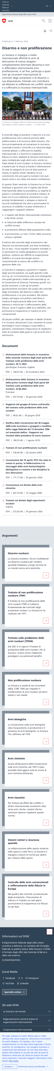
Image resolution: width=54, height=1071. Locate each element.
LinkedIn (24, 983)
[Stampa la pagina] (45, 31)
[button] (49, 932)
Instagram (33, 978)
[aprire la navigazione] (50, 20)
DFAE (10, 21)
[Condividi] (50, 31)
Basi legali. (14, 1061)
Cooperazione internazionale (17, 1029)
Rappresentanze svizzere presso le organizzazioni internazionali (20, 1020)
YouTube (10, 983)
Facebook (10, 978)
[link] (27, 563)
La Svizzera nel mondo (14, 1011)
